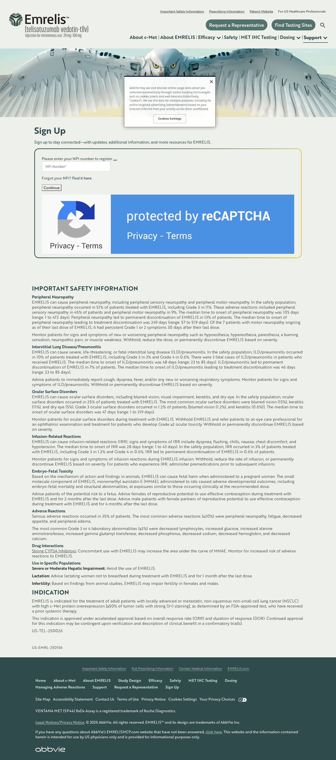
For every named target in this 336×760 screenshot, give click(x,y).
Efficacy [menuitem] (206, 37)
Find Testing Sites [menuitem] (293, 25)
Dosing (231, 680)
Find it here (81, 178)
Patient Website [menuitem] (261, 11)
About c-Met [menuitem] (143, 37)
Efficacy (155, 680)
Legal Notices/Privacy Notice (59, 722)
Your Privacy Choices (217, 699)
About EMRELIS (97, 680)
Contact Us (105, 699)
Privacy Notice (153, 699)
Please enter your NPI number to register (77, 158)
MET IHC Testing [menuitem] (259, 37)
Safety (175, 680)
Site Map (42, 699)
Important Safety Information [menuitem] (182, 11)
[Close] (211, 82)
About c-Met (64, 680)
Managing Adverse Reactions (60, 687)
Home (40, 680)
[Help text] (115, 160)
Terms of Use (128, 699)
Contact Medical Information (200, 668)
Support (100, 687)
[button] (322, 25)
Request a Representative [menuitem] (236, 25)
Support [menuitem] (313, 37)
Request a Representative (136, 687)
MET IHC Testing (203, 680)
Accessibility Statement (73, 699)
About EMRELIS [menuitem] (177, 37)
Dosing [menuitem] (287, 37)
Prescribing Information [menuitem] (227, 11)
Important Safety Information (104, 668)
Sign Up (172, 687)
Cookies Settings (182, 699)
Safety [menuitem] (231, 37)
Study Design (129, 680)
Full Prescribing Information (152, 668)
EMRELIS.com (238, 668)
